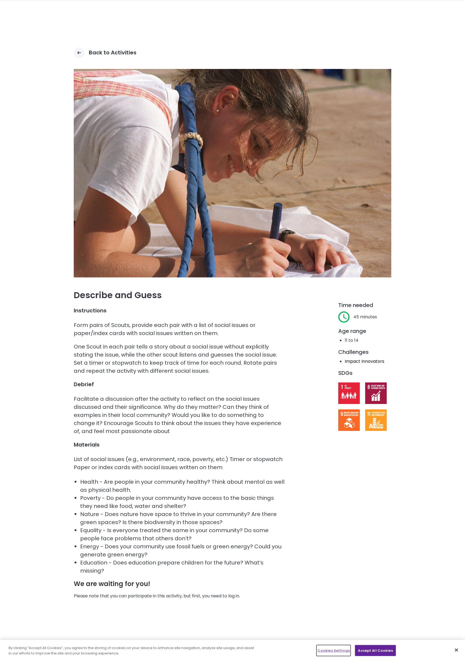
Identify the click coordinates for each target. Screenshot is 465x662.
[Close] (456, 650)
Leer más (349, 393)
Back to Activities (112, 52)
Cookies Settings (334, 650)
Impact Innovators (364, 361)
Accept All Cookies (375, 650)
